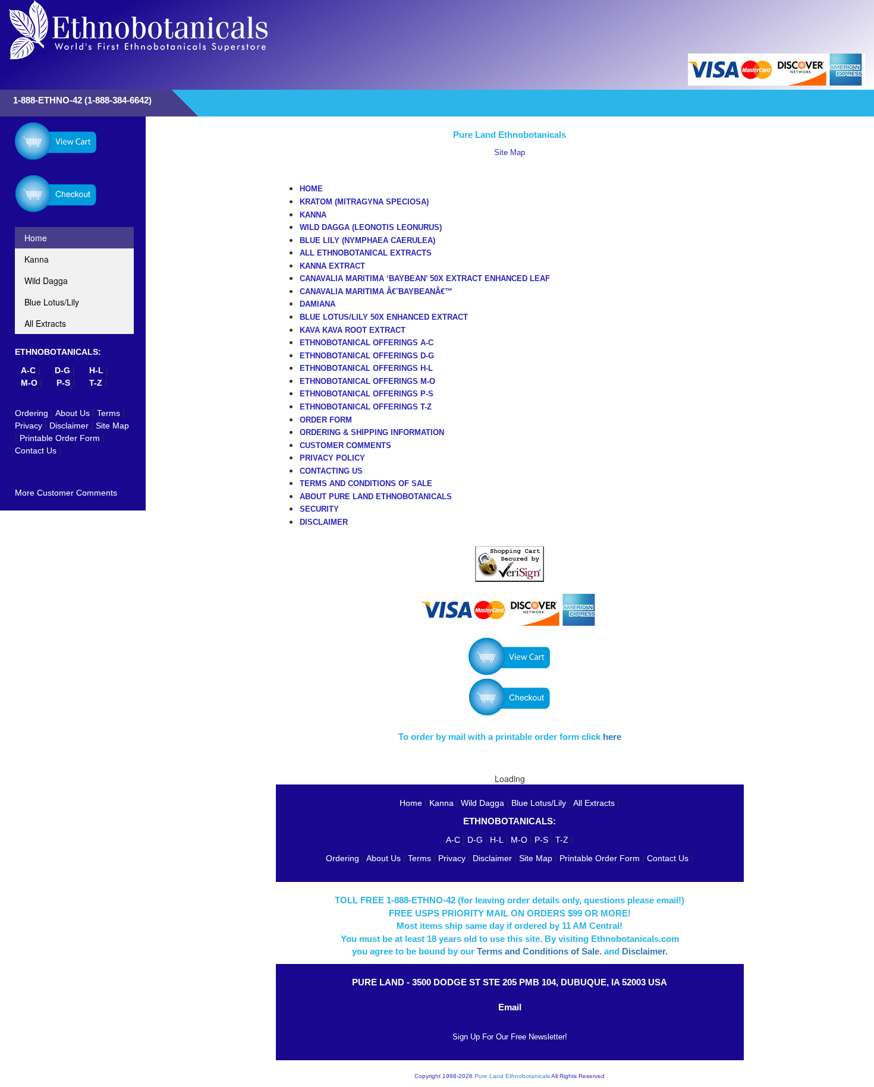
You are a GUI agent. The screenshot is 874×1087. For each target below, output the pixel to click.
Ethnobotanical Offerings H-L (366, 368)
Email (509, 1007)
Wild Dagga (46, 280)
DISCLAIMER (324, 522)
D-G (475, 840)
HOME (311, 188)
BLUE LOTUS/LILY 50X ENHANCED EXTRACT (384, 317)
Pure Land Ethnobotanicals (512, 1076)
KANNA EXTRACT (332, 265)
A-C (453, 840)
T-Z (95, 382)
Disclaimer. (645, 951)
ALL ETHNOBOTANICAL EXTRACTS (366, 252)
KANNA (313, 214)
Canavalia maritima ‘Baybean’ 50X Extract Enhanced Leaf (425, 278)
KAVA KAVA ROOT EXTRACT (352, 330)
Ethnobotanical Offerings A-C (366, 342)
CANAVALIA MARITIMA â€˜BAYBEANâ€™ (376, 291)
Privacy (28, 425)
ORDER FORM (326, 419)
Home (35, 238)
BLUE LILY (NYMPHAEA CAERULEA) (367, 240)
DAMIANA (317, 304)
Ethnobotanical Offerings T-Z (366, 406)
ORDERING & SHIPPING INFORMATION (372, 432)
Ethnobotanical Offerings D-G (367, 355)
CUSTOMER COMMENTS (345, 445)
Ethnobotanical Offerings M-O (367, 381)
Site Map (112, 425)
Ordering (31, 413)
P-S (63, 382)
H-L (497, 840)
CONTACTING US (331, 471)
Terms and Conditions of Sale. (539, 951)
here (612, 737)
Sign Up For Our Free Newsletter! (509, 1036)
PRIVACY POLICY (332, 457)
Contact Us (35, 450)
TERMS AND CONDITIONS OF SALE (366, 483)
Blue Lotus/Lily (51, 302)
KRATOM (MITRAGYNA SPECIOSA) (364, 201)
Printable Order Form (60, 438)
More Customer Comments (66, 492)
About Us (72, 413)
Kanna (36, 259)
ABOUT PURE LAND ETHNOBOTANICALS (376, 496)
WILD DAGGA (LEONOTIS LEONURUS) (371, 227)
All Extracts (45, 323)
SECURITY (319, 509)
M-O (29, 382)
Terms (108, 413)
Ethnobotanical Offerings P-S (366, 393)
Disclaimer (69, 425)
